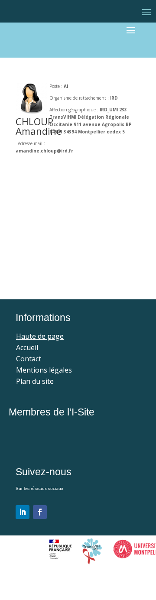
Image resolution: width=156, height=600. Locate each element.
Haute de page (40, 336)
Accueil (27, 347)
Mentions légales (44, 370)
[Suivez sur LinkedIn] (22, 512)
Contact (28, 358)
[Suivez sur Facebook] (40, 512)
